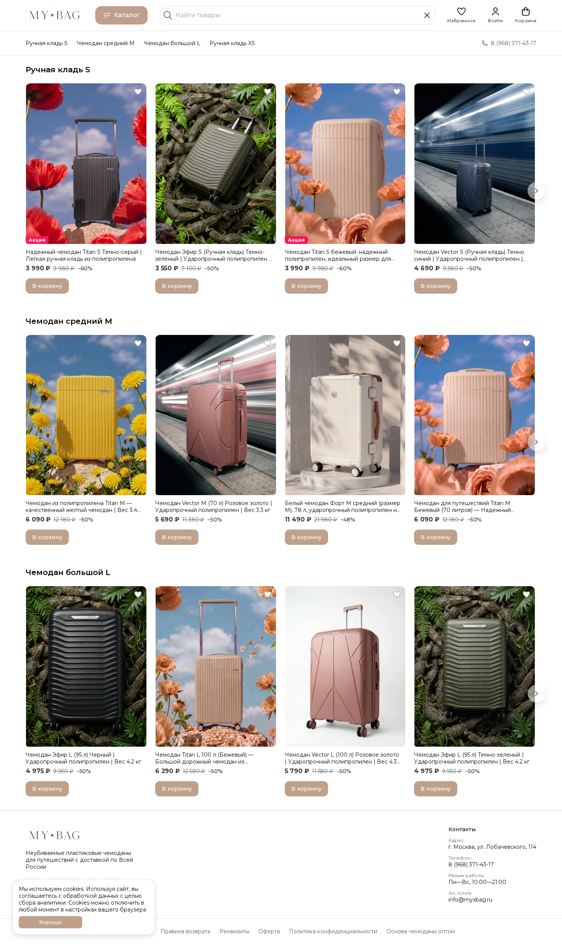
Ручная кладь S (47, 43)
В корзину (47, 286)
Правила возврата (185, 931)
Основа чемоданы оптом (421, 931)
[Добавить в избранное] (138, 91)
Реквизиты (234, 931)
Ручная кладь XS (232, 43)
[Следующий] (536, 191)
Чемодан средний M (106, 43)
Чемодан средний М (69, 321)
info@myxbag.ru (470, 899)
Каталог (127, 15)
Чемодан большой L (172, 43)
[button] (461, 15)
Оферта (269, 931)
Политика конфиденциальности (333, 931)
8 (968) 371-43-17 (471, 864)
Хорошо (50, 922)
